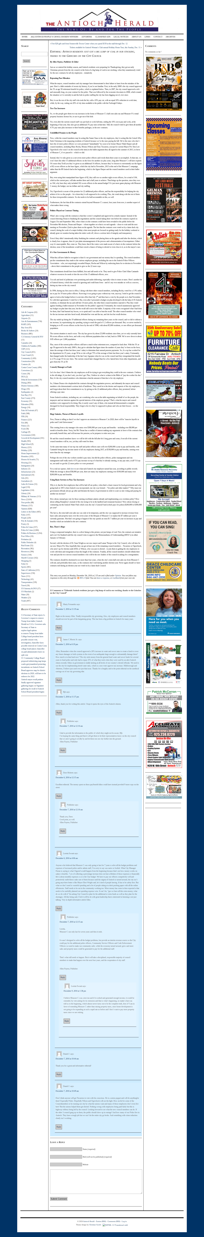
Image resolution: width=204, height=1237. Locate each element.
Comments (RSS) (114, 1221)
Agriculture (25, 315)
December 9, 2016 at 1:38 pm (75, 991)
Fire (22, 423)
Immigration (25, 466)
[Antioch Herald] (101, 32)
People (23, 518)
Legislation (25, 490)
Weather (24, 598)
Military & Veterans (28, 496)
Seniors (24, 555)
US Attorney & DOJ (29, 588)
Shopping (25, 561)
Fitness (24, 426)
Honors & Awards (28, 459)
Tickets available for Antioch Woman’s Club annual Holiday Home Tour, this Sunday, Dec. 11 (105, 47)
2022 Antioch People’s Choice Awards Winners (54, 37)
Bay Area (24, 327)
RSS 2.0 (83, 578)
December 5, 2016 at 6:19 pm (67, 644)
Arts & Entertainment (29, 321)
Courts (23, 374)
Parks (23, 515)
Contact (157, 37)
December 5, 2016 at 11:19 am (67, 609)
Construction (26, 361)
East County (25, 398)
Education (25, 404)
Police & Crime (27, 527)
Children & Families (28, 346)
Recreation (25, 548)
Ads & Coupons (27, 312)
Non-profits (25, 502)
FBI (22, 416)
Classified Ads (102, 37)
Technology (25, 579)
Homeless (25, 456)
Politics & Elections (28, 533)
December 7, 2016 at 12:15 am (71, 922)
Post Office (25, 536)
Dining (23, 383)
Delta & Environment (29, 380)
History (24, 447)
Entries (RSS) (101, 1221)
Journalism (25, 481)
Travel (23, 585)
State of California (28, 570)
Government (26, 435)
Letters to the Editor (28, 512)
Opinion (24, 509)
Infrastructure (26, 472)
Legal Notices (121, 37)
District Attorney (27, 386)
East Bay (24, 395)
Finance (24, 420)
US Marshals (26, 591)
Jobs (23, 478)
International (26, 475)
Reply (59, 628)
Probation (25, 539)
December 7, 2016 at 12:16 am (71, 726)
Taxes (23, 576)
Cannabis (24, 343)
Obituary (24, 505)
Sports (23, 567)
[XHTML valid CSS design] (115, 1225)
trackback (116, 578)
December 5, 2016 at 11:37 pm (67, 697)
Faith (23, 413)
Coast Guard (26, 355)
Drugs (23, 389)
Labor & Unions (27, 484)
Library (24, 493)
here (72, 469)
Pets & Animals (27, 521)
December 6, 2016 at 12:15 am (67, 777)
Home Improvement (28, 453)
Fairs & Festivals (27, 410)
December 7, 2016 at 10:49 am (67, 1091)
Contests (24, 364)
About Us (136, 37)
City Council (26, 352)
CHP (23, 349)
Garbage (24, 432)
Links (147, 37)
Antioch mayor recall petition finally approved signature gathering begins (32, 682)
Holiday (24, 450)
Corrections (25, 370)
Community (25, 358)
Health (23, 441)
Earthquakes (25, 392)
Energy (24, 407)
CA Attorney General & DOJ (32, 337)
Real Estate (25, 545)
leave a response (103, 578)
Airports (24, 318)
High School (26, 444)
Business (24, 334)
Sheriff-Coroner (27, 558)
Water (23, 594)
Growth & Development (30, 438)
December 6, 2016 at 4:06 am (67, 858)
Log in (124, 1221)
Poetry (23, 524)
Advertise (86, 37)
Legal (23, 487)
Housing (24, 463)
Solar (23, 564)
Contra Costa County (29, 367)
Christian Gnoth (95, 1225)
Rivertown (25, 551)
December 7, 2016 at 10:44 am (67, 1059)
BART (23, 324)
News (23, 499)
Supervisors (25, 573)
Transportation (26, 582)
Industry (24, 469)
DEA (23, 377)
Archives (170, 37)
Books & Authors (28, 331)
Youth (23, 601)
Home (25, 37)
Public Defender (27, 542)
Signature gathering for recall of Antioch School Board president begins (32, 689)
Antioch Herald (89, 1221)
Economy (24, 401)
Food (23, 429)
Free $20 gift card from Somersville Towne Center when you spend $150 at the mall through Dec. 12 (89, 44)
